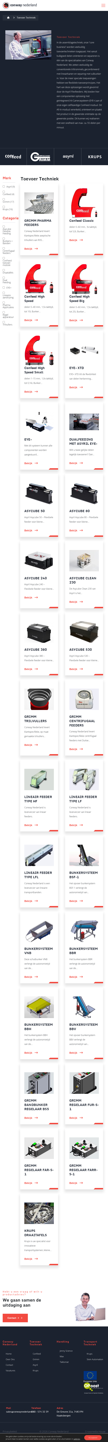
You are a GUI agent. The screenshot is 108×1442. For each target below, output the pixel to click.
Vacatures (10, 1370)
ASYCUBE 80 (79, 511)
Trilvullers (7, 324)
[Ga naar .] (8, 18)
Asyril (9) (10, 187)
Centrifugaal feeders (9, 252)
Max (62, 1356)
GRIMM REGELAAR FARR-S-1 (83, 1170)
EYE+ (8, 288)
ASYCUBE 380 (35, 649)
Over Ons (10, 1359)
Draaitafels (8, 272)
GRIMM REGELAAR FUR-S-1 (84, 1105)
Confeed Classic (81, 220)
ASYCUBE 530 (80, 649)
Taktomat (64, 1362)
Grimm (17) (8, 202)
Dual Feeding (7, 281)
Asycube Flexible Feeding (7, 231)
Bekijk (28, 249)
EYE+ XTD (76, 368)
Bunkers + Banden (8, 242)
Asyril (35, 1364)
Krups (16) (8, 209)
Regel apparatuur (8, 316)
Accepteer (92, 1437)
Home (9, 1353)
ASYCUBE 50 (34, 511)
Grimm (36, 1359)
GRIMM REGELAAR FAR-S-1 (39, 1170)
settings (77, 1439)
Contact (9, 1364)
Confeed (37, 1353)
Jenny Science (66, 1350)
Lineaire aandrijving (8, 296)
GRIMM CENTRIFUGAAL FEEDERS (82, 721)
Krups (35, 1370)
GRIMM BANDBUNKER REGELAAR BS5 (36, 1105)
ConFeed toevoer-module (7, 262)
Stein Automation (95, 1359)
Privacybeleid (10, 1431)
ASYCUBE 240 (35, 578)
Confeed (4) (8, 194)
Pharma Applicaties (8, 306)
